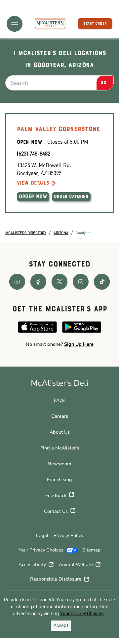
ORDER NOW (33, 196)
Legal (42, 535)
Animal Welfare (76, 564)
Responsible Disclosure (55, 579)
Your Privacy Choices (41, 550)
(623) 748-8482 (33, 153)
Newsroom (59, 464)
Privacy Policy (68, 535)
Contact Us (56, 511)
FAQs (59, 400)
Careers (59, 416)
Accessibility (32, 564)
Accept (61, 625)
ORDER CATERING (71, 197)
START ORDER (95, 24)
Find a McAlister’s (59, 448)
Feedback (55, 495)
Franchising (59, 480)
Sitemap (91, 550)
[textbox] (59, 344)
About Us (60, 432)
